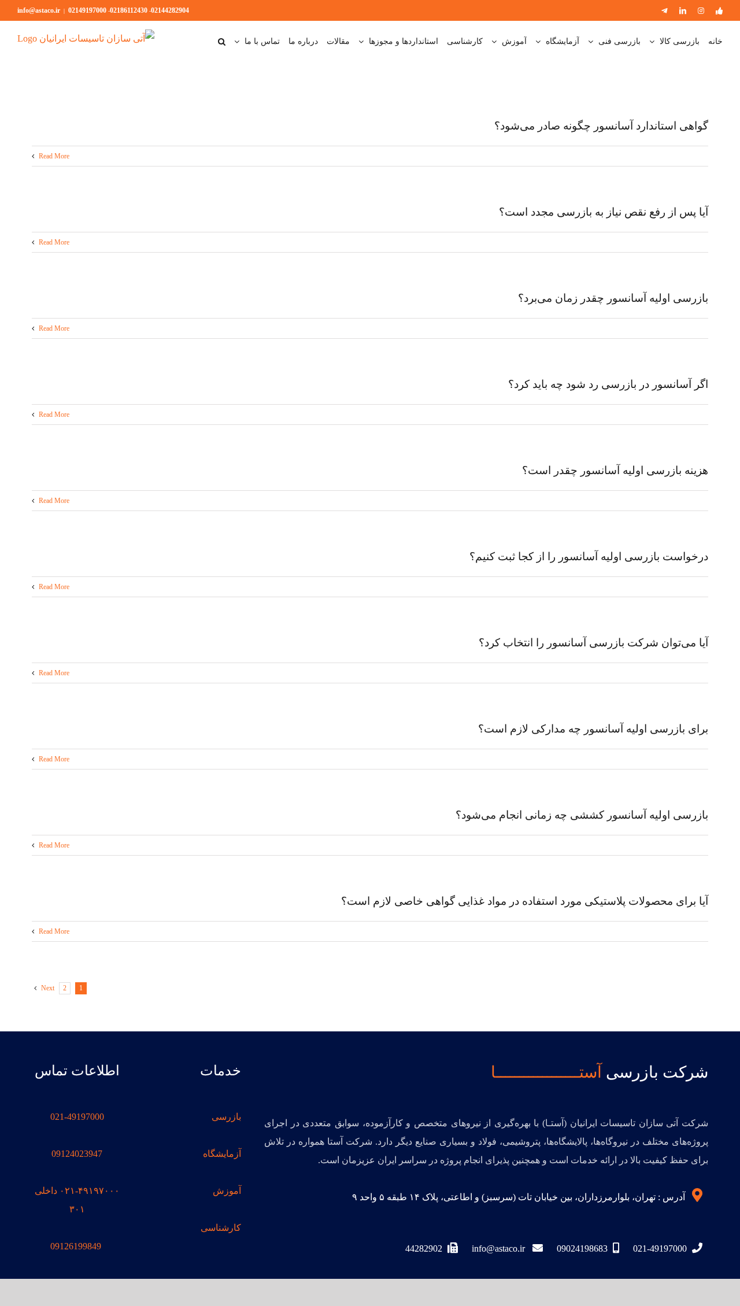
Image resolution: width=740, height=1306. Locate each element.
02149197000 (87, 10)
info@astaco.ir (38, 10)
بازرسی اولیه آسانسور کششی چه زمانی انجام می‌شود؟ (582, 815)
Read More (53, 156)
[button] (221, 41)
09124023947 (76, 1154)
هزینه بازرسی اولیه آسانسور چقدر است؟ (615, 470)
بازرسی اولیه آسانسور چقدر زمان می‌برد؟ (613, 298)
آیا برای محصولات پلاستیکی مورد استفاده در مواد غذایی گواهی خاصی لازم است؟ (524, 901)
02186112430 (128, 10)
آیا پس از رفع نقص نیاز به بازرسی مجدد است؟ (603, 212)
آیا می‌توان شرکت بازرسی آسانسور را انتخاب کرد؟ (593, 643)
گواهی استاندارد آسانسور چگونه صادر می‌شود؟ (601, 126)
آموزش (227, 1191)
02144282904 (170, 10)
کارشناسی (221, 1228)
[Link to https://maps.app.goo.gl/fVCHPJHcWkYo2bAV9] (697, 1195)
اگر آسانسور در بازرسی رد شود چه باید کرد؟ (608, 384)
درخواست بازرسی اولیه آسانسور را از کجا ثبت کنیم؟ (588, 556)
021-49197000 (77, 1117)
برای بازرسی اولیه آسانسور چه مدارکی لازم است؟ (593, 729)
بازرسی (226, 1117)
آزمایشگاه (222, 1154)
